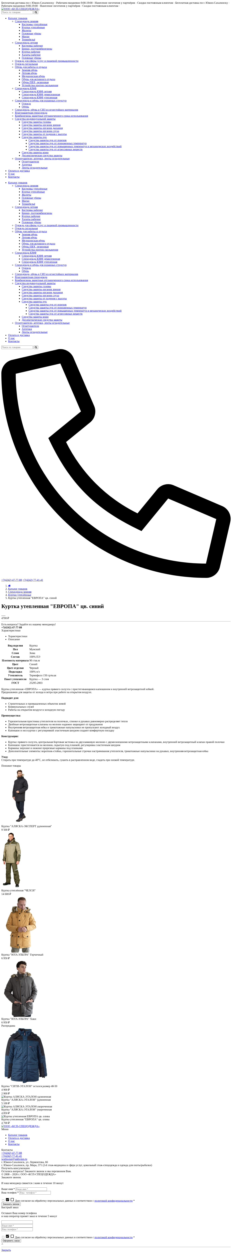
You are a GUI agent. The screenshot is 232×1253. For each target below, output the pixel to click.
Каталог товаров (17, 588)
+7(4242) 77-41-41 (33, 580)
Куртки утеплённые (19, 594)
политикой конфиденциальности (113, 1200)
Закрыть (6, 1250)
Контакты (14, 1144)
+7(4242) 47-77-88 (11, 580)
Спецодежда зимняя (19, 591)
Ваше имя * (8, 1189)
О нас (11, 1141)
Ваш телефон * (10, 1192)
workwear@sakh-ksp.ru (14, 1159)
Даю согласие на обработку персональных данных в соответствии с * (70, 1200)
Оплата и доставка (19, 1138)
